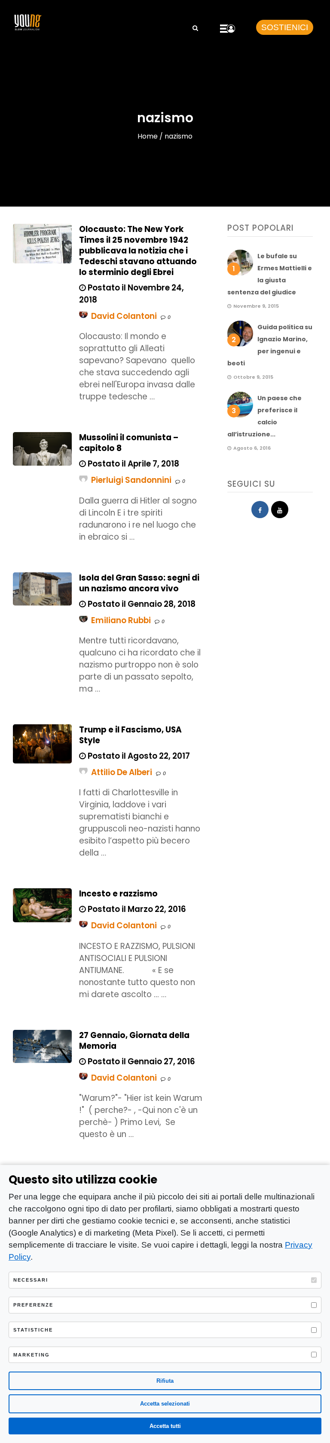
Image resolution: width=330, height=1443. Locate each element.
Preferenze (33, 1304)
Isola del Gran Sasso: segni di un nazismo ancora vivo (139, 583)
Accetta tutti (165, 1426)
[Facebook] (260, 509)
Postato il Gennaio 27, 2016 (140, 1061)
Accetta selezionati (165, 1403)
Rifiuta (165, 1381)
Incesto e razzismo (118, 893)
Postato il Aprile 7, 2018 (132, 464)
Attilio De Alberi (121, 772)
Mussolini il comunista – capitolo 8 (128, 443)
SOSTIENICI (284, 27)
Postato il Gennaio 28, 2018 (141, 604)
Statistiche (33, 1329)
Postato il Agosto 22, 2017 (138, 756)
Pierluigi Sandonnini (131, 480)
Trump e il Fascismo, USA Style (130, 735)
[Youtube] (279, 509)
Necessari (30, 1279)
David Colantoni (124, 316)
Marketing (31, 1354)
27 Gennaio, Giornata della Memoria (134, 1040)
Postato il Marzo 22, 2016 (136, 909)
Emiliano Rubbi (121, 620)
